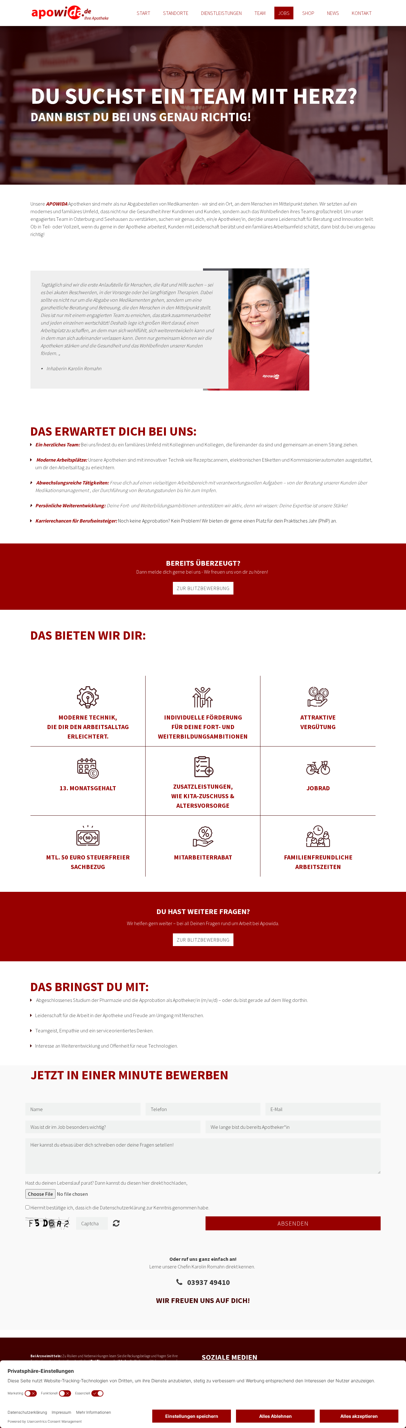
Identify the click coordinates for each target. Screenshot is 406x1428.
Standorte (175, 13)
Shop (308, 13)
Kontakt (362, 13)
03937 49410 (206, 1282)
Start (143, 13)
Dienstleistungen (221, 13)
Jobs (284, 13)
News (333, 13)
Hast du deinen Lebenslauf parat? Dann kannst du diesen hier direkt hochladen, (106, 1183)
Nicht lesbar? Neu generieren (116, 1223)
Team (259, 13)
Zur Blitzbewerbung (203, 588)
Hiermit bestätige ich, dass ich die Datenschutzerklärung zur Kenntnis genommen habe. (119, 1207)
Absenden (293, 1223)
